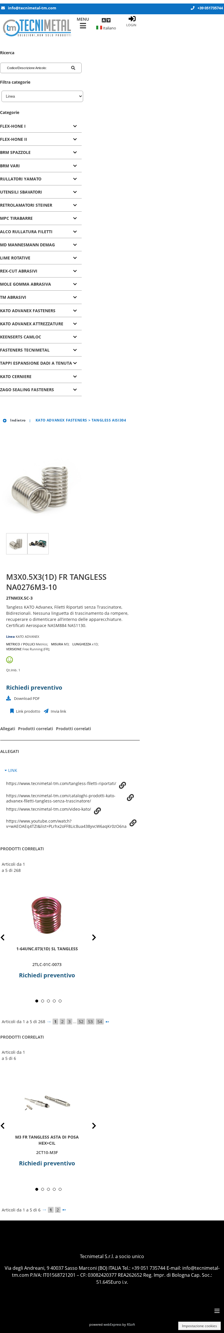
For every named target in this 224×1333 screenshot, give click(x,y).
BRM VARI (10, 165)
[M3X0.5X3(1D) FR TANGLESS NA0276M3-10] (16, 543)
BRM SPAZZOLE (15, 152)
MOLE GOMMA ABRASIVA (25, 284)
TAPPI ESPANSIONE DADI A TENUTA (36, 363)
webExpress (112, 1324)
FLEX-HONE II (13, 139)
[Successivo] (107, 1021)
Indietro (17, 420)
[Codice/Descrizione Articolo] (73, 67)
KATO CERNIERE (16, 376)
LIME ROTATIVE (15, 258)
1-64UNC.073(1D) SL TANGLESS (47, 948)
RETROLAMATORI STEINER (26, 205)
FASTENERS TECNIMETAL (25, 350)
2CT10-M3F (47, 1152)
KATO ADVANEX (27, 636)
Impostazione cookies (199, 1325)
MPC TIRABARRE (16, 218)
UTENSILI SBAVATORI (21, 192)
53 (90, 1021)
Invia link (58, 711)
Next (89, 938)
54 (99, 1021)
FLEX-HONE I (13, 126)
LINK (12, 770)
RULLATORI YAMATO (20, 179)
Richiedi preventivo (34, 687)
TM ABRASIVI (13, 297)
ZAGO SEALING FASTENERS (27, 389)
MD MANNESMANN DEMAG (27, 244)
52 (81, 1021)
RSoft (131, 1324)
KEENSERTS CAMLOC (20, 337)
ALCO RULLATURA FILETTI (26, 231)
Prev (7, 938)
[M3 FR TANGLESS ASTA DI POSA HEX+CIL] (47, 1102)
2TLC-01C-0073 (47, 964)
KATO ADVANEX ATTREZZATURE (31, 323)
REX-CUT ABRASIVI (18, 271)
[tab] (41, 126)
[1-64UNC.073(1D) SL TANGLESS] (47, 914)
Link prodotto (27, 711)
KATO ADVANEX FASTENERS (27, 310)
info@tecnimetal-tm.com (32, 8)
